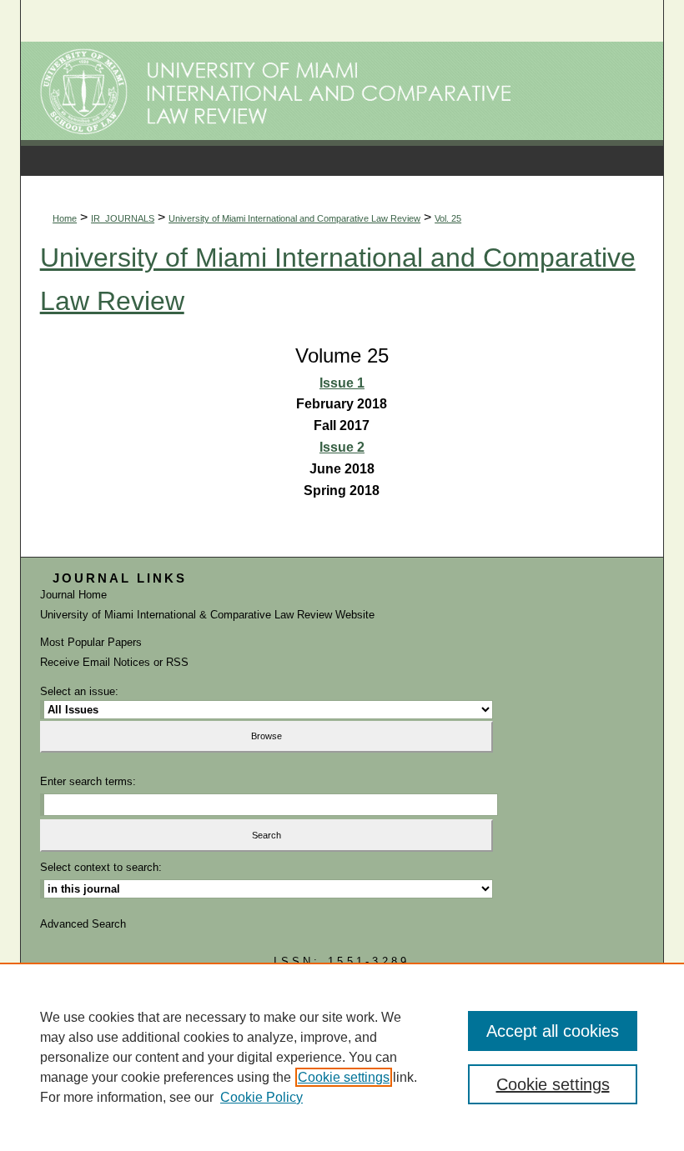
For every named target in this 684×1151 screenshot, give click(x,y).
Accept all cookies (552, 1031)
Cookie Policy (261, 1097)
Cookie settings (344, 1077)
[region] (342, 1057)
